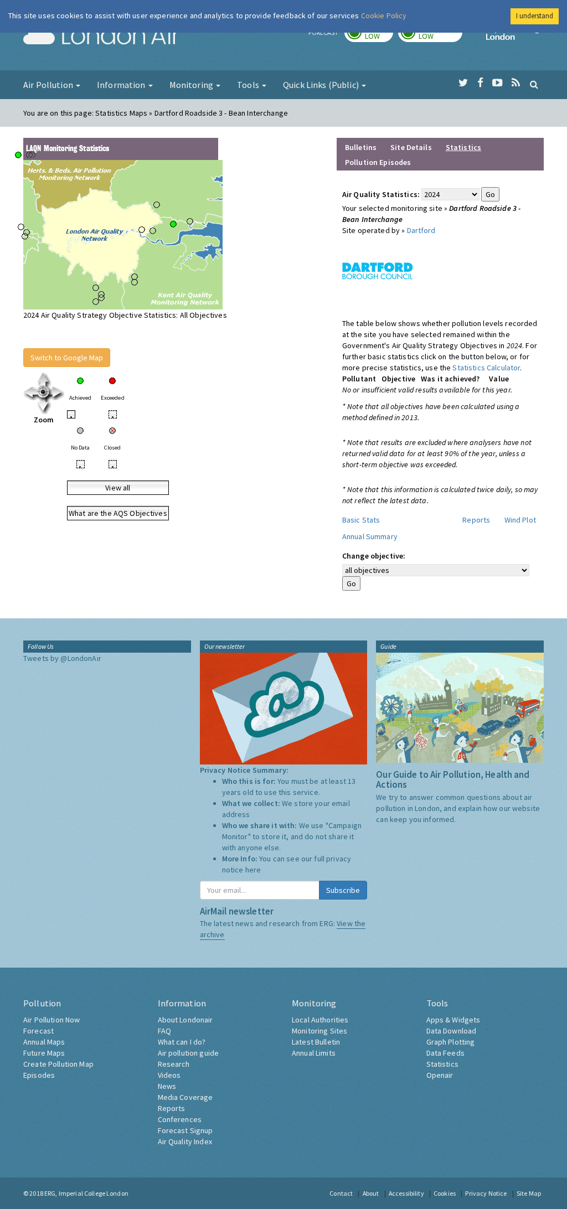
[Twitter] (463, 83)
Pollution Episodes (378, 162)
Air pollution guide (188, 1053)
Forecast (38, 1031)
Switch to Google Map (66, 358)
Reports (476, 520)
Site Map (529, 1193)
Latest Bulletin (316, 1042)
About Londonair (185, 1020)
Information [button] (122, 84)
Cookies (445, 1193)
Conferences (180, 1119)
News (167, 1086)
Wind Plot (520, 520)
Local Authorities (320, 1020)
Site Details (411, 147)
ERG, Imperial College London (86, 1193)
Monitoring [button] (192, 84)
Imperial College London (515, 36)
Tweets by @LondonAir (62, 658)
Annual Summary (370, 536)
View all (117, 488)
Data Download (451, 1031)
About (371, 1193)
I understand (534, 15)
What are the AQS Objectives (118, 513)
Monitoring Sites (319, 1031)
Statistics (442, 1064)
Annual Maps (44, 1042)
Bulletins (361, 147)
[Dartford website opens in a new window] (377, 270)
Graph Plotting (450, 1042)
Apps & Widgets (453, 1020)
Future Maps (44, 1053)
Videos (169, 1075)
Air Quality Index (185, 1141)
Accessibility (406, 1193)
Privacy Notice (486, 1193)
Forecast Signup (185, 1130)
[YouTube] (497, 83)
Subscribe (343, 890)
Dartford (421, 230)
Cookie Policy (384, 15)
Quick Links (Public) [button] (321, 84)
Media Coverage (185, 1097)
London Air (101, 36)
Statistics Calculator (486, 368)
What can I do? (182, 1042)
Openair (439, 1075)
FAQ (164, 1031)
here (253, 870)
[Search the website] (534, 84)
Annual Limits (314, 1053)
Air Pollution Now (51, 1020)
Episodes (39, 1075)
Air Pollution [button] (49, 84)
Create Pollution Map (58, 1064)
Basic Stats (361, 520)
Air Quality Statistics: (381, 194)
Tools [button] (249, 84)
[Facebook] (480, 83)
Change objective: (373, 556)
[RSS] (515, 83)
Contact (341, 1193)
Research (174, 1064)
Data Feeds (445, 1053)
